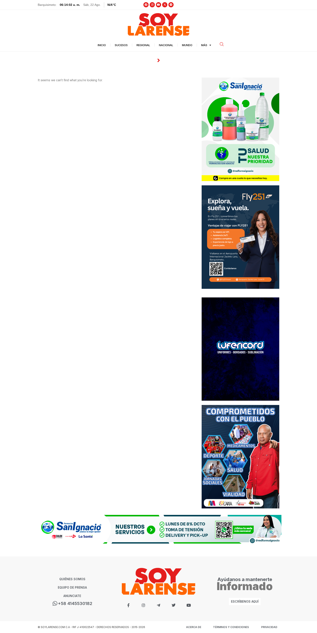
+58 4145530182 (75, 603)
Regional (143, 45)
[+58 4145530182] (55, 603)
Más (204, 45)
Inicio (102, 45)
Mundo (187, 45)
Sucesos (121, 45)
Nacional (166, 45)
